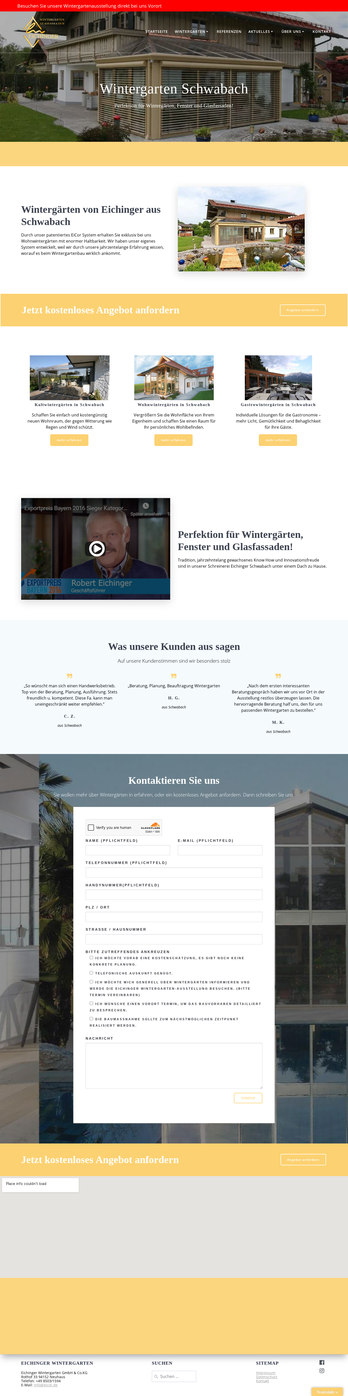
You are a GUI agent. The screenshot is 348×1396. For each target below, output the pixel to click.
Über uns (291, 31)
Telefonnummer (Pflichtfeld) (126, 863)
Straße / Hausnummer (116, 929)
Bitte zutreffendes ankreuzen (128, 952)
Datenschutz (266, 1376)
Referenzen (229, 31)
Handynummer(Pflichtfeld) (123, 885)
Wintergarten (190, 31)
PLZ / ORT (98, 907)
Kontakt (322, 31)
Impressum (265, 1372)
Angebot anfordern (303, 310)
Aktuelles (259, 31)
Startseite (156, 31)
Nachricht (100, 1038)
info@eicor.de (46, 1385)
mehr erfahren (69, 440)
